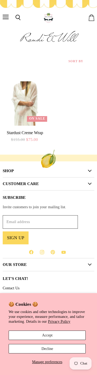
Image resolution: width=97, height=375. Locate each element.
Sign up (15, 237)
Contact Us (11, 288)
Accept (47, 335)
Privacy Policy (59, 321)
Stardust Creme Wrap (25, 132)
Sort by (75, 61)
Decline (47, 348)
